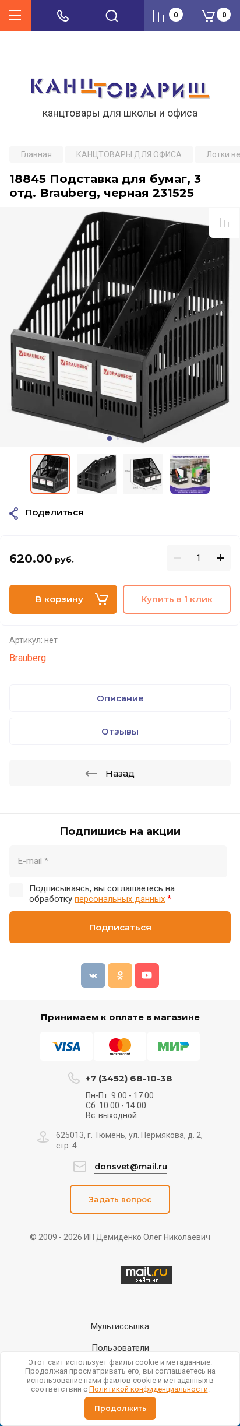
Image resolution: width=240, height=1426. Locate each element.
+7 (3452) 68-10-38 (129, 1078)
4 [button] (131, 438)
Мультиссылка (120, 1326)
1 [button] (109, 438)
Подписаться (120, 927)
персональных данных (120, 899)
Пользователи (120, 1348)
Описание (120, 698)
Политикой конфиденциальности (148, 1389)
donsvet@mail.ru (130, 1166)
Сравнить (224, 223)
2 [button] (118, 438)
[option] (120, 327)
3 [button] (124, 438)
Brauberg (27, 657)
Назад (120, 773)
